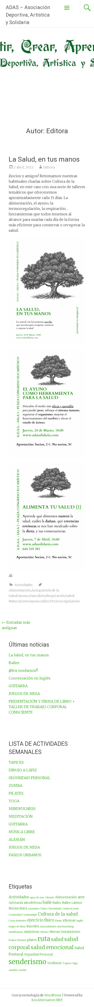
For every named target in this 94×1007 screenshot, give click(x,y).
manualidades (48, 926)
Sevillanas (54, 963)
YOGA (14, 801)
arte (81, 897)
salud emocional (52, 947)
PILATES (16, 793)
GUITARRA (18, 686)
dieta (41, 596)
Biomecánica (18, 908)
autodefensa (33, 903)
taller (44, 601)
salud (57, 939)
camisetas (33, 908)
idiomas (69, 920)
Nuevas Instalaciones (65, 932)
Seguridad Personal (38, 954)
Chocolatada (54, 908)
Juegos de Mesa (17, 926)
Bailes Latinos (72, 903)
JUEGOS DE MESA (24, 693)
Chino (43, 908)
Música (44, 932)
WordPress (52, 995)
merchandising (65, 926)
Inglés (79, 920)
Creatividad (15, 914)
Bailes (14, 662)
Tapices (67, 963)
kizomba (32, 926)
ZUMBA (15, 785)
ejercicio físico (40, 920)
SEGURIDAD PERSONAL (29, 778)
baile (47, 902)
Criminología (30, 914)
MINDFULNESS (22, 808)
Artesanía (16, 903)
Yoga (75, 963)
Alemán (49, 897)
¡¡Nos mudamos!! (23, 670)
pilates (32, 940)
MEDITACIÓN (21, 816)
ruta (44, 939)
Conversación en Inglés (29, 678)
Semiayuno (31, 601)
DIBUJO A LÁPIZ (23, 770)
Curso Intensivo (17, 920)
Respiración (55, 596)
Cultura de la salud (58, 914)
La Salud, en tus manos (44, 159)
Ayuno (23, 596)
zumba (22, 970)
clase (33, 596)
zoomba (13, 970)
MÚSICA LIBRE (22, 832)
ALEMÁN (17, 839)
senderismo (27, 962)
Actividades (23, 585)
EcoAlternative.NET (47, 1000)
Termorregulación (65, 601)
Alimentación (20, 590)
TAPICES (16, 762)
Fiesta (58, 920)
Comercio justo (70, 908)
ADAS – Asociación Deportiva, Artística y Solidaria (28, 15)
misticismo (31, 932)
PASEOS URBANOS (25, 855)
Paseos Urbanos (17, 940)
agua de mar (37, 897)
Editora (49, 167)
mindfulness (16, 932)
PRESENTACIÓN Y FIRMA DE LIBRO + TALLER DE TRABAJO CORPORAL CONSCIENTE (42, 706)
